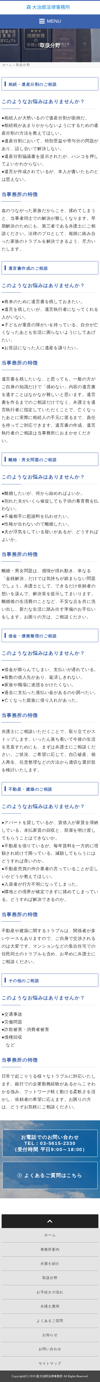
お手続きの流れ (50, 1292)
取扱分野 (50, 1278)
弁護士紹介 (50, 1264)
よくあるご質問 (50, 1321)
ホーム (7, 65)
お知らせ (50, 1335)
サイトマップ (50, 1363)
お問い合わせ (50, 1349)
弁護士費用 (50, 1306)
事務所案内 (50, 1249)
